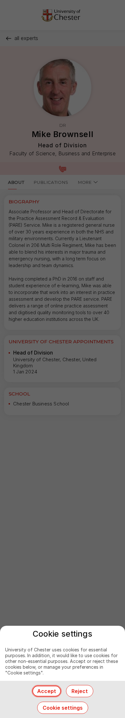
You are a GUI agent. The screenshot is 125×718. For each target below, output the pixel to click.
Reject (79, 691)
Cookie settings (63, 708)
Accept (46, 691)
